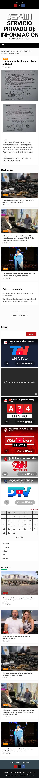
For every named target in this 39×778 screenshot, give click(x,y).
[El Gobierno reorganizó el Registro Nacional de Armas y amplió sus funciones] (19, 185)
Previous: (18, 146)
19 (25, 525)
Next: (17, 158)
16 (9, 525)
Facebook (26, 762)
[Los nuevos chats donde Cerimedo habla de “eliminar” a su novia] (19, 622)
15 (4, 525)
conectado (22, 293)
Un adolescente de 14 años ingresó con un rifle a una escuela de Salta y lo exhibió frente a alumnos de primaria (19, 600)
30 (9, 533)
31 (14, 533)
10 (14, 520)
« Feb (17, 537)
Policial (5, 551)
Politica (5, 58)
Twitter (18, 762)
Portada (5, 558)
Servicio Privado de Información (19, 29)
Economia (6, 547)
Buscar (4, 327)
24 (14, 529)
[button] (3, 45)
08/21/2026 (7, 205)
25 (19, 529)
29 (4, 533)
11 (19, 520)
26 (25, 529)
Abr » (22, 537)
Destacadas (6, 543)
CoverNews (20, 775)
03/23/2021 (7, 67)
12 (25, 520)
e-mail (12, 762)
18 (19, 525)
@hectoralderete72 (19, 315)
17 (14, 525)
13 (30, 520)
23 (9, 529)
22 (4, 529)
